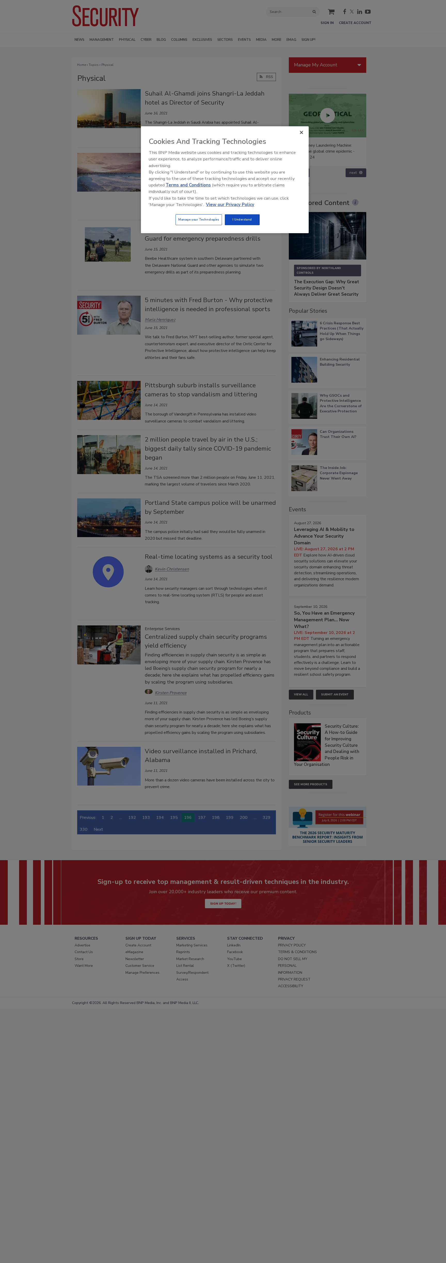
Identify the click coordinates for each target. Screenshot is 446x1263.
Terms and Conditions (188, 185)
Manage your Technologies (198, 219)
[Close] (301, 132)
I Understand (242, 219)
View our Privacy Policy (230, 205)
